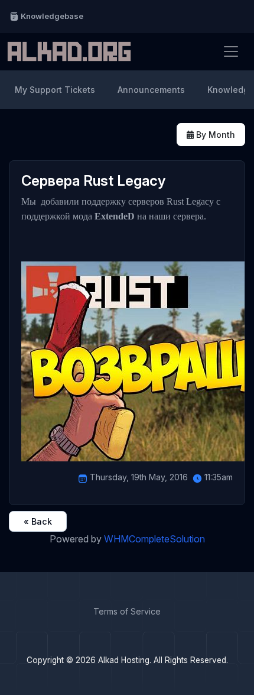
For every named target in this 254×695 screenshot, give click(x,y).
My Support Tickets (55, 90)
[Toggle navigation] (231, 51)
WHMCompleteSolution (154, 539)
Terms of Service (127, 611)
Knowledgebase (51, 16)
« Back (38, 521)
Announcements (151, 90)
